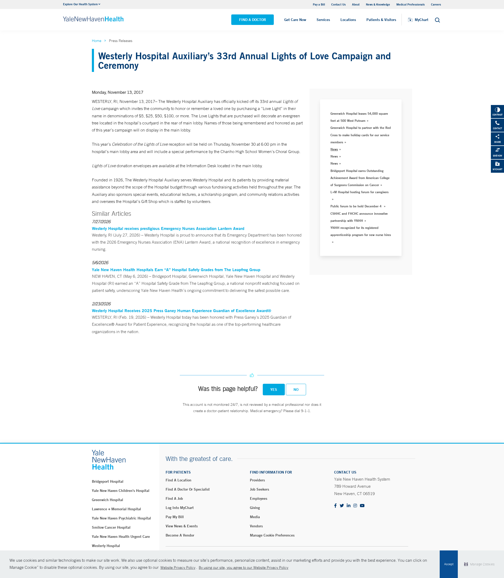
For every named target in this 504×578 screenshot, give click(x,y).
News (334, 149)
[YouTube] (362, 506)
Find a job (174, 498)
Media (255, 516)
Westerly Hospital (106, 545)
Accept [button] (448, 564)
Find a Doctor (252, 19)
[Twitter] (342, 506)
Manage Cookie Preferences (272, 535)
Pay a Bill (319, 4)
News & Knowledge (378, 4)
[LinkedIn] (348, 506)
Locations (348, 19)
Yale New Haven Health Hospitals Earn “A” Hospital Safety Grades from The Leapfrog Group (176, 269)
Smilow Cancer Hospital (111, 527)
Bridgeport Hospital (107, 481)
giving (255, 507)
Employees (258, 498)
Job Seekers (259, 489)
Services (323, 19)
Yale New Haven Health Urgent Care (121, 536)
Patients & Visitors (381, 19)
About (356, 4)
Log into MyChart (180, 507)
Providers (257, 480)
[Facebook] (335, 506)
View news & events (182, 526)
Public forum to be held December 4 (356, 206)
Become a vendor (180, 535)
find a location (178, 480)
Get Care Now (295, 19)
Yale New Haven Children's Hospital (120, 490)
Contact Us (338, 4)
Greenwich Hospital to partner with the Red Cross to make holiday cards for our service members (360, 134)
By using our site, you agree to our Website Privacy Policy (243, 567)
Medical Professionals (410, 4)
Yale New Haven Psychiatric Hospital (121, 518)
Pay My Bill (175, 516)
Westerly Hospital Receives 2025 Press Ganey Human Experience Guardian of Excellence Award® (181, 310)
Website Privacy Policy (177, 567)
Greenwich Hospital (107, 499)
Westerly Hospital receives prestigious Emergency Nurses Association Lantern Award (168, 228)
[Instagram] (355, 506)
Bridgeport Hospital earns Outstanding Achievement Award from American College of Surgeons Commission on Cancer (360, 178)
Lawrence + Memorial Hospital (116, 509)
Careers (436, 4)
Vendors (256, 526)
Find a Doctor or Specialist (188, 489)
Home (96, 41)
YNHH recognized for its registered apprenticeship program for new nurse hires (360, 231)
